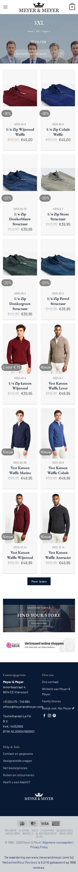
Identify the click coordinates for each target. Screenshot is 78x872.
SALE (35, 830)
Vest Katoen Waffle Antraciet (58, 555)
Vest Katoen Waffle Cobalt (58, 470)
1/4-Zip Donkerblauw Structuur (20, 219)
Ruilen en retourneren (18, 775)
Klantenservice (46, 833)
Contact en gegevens (18, 753)
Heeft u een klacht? (16, 782)
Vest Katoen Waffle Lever (58, 386)
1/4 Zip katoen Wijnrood (20, 386)
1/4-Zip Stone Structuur (58, 217)
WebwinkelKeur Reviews (19, 862)
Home (31, 31)
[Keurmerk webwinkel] (39, 642)
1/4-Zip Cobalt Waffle (58, 132)
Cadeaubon (12, 833)
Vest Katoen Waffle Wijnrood (20, 555)
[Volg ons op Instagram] (49, 716)
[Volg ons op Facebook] (44, 716)
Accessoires (65, 830)
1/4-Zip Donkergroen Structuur (20, 303)
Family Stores (51, 701)
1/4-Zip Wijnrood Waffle (20, 132)
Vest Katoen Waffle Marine (20, 470)
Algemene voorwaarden (57, 842)
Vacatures (66, 833)
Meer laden (39, 581)
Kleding (24, 830)
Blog (39, 836)
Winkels (27, 833)
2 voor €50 (47, 830)
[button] (5, 7)
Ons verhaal (50, 682)
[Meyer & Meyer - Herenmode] (39, 7)
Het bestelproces (15, 768)
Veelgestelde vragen (17, 760)
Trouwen (10, 830)
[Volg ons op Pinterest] (54, 716)
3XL (38, 31)
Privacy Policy (39, 847)
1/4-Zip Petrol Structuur (58, 301)
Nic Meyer (65, 708)
